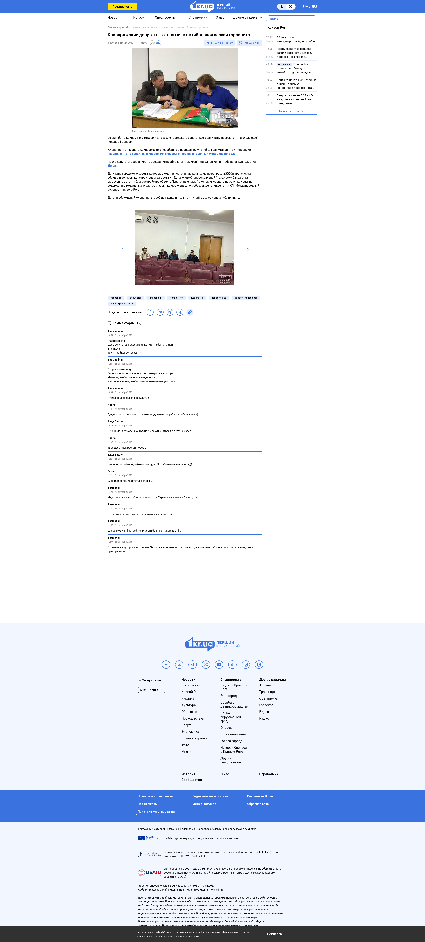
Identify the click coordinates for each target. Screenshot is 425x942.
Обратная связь (258, 804)
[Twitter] (179, 312)
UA (305, 6)
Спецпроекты (165, 17)
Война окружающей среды (230, 717)
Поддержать (122, 7)
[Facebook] (150, 312)
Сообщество (191, 780)
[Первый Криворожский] (212, 6)
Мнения (187, 752)
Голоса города (231, 741)
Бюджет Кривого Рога (233, 687)
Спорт (186, 725)
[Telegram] (160, 312)
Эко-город (228, 696)
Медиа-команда (204, 804)
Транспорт (267, 692)
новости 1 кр (219, 297)
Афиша (265, 685)
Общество (189, 712)
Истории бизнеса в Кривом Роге (233, 750)
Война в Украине (194, 738)
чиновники (155, 297)
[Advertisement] (185, 591)
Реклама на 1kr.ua (260, 796)
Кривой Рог (176, 297)
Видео (264, 712)
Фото (185, 745)
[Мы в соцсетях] (166, 664)
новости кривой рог (246, 297)
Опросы (226, 728)
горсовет (116, 297)
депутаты (135, 297)
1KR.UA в (222, 42)
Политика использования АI (155, 813)
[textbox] (289, 19)
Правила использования (155, 796)
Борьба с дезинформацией (234, 704)
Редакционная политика (210, 796)
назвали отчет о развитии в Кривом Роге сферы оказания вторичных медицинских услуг (172, 153)
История (139, 17)
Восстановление (233, 734)
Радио (264, 718)
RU (314, 6)
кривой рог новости (122, 303)
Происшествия (192, 718)
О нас (220, 17)
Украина (187, 698)
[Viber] (170, 312)
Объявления (268, 698)
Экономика (190, 732)
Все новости (289, 111)
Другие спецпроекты (230, 760)
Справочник (198, 17)
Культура (188, 705)
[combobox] (289, 19)
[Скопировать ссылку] (189, 312)
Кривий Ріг (197, 297)
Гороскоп (266, 705)
